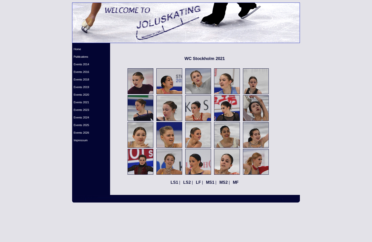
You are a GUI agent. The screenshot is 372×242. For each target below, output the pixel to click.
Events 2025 (80, 125)
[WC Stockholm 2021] (140, 93)
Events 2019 (80, 87)
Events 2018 (80, 79)
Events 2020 (80, 94)
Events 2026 (80, 132)
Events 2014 (80, 64)
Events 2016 (80, 71)
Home (76, 49)
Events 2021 (80, 102)
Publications (80, 56)
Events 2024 (80, 117)
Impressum (80, 140)
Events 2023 (80, 109)
